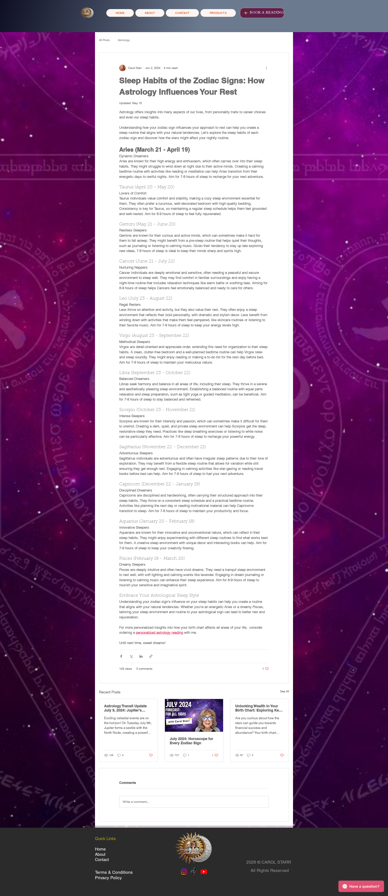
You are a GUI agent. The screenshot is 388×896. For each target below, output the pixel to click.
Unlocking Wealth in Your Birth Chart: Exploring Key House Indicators (258, 708)
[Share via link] (151, 656)
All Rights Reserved (270, 870)
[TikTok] (194, 872)
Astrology (124, 40)
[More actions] (266, 67)
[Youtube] (204, 872)
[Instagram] (184, 872)
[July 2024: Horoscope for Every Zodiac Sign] (194, 715)
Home (100, 849)
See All (284, 691)
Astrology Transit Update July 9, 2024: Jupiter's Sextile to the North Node (126, 708)
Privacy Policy (108, 877)
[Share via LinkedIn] (141, 656)
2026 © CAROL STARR (268, 862)
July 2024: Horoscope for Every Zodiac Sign (191, 741)
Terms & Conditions (114, 872)
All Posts (104, 40)
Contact (102, 859)
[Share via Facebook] (121, 656)
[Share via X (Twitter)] (131, 656)
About (100, 854)
